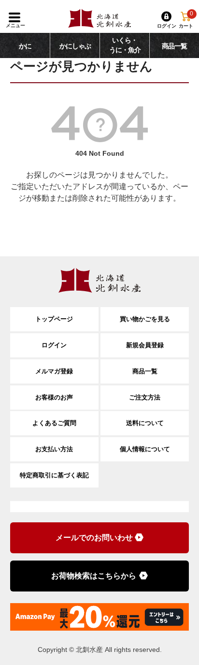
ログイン (54, 345)
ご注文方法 (144, 397)
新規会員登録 (145, 345)
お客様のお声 (54, 397)
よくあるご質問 (54, 423)
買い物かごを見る (145, 319)
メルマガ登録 (54, 371)
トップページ (54, 319)
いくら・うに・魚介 (125, 45)
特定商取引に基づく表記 (54, 475)
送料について (145, 423)
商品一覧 (144, 371)
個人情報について (145, 449)
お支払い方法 (54, 449)
